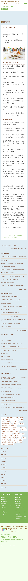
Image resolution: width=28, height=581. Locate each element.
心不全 (13, 235)
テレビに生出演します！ (6, 309)
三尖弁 (16, 417)
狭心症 (15, 440)
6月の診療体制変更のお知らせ (8, 266)
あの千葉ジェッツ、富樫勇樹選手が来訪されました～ (13, 346)
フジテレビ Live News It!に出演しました (10, 323)
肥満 (22, 429)
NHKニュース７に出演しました (8, 326)
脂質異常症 (4, 438)
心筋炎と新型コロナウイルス (7, 397)
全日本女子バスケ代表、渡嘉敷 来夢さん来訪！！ (12, 343)
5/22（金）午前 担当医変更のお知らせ (10, 272)
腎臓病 (21, 419)
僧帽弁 (21, 417)
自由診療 (18, 505)
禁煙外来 (4, 429)
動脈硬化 (4, 444)
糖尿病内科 (18, 503)
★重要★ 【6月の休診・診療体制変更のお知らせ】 (12, 269)
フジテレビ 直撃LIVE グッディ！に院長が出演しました (13, 320)
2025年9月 (3, 483)
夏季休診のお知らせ (5, 260)
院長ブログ (4, 512)
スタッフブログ (6, 514)
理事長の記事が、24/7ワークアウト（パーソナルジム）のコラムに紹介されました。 (13, 378)
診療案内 (4, 499)
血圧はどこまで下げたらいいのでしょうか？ (11, 404)
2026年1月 (3, 471)
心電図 (16, 431)
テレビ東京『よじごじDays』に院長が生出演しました (13, 306)
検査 (10, 438)
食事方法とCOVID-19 (6, 391)
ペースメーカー (14, 419)
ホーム (3, 497)
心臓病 (20, 442)
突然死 (7, 419)
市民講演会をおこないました (7, 359)
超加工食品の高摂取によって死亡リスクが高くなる (12, 388)
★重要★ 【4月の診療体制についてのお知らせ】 (12, 285)
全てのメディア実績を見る (21, 330)
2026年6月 (3, 454)
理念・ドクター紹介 (7, 505)
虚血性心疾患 (5, 436)
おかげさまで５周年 (5, 356)
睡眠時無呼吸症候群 (7, 423)
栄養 (8, 440)
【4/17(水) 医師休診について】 (8, 340)
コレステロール (12, 425)
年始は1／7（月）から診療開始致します (10, 366)
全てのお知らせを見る (22, 289)
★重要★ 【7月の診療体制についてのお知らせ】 (12, 263)
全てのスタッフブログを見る (21, 369)
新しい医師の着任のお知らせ (7, 282)
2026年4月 (3, 461)
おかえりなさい (4, 353)
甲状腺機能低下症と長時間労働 (8, 400)
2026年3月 (3, 464)
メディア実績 (10, 431)
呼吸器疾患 (4, 425)
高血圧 (16, 237)
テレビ (3, 417)
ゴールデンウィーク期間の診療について (10, 279)
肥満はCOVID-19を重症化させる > (19, 248)
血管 (19, 434)
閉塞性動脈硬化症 (6, 427)
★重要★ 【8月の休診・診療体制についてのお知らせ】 (13, 256)
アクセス (4, 507)
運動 (23, 434)
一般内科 (8, 421)
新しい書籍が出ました (6, 303)
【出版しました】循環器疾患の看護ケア (10, 312)
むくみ (9, 235)
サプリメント (14, 421)
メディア (21, 423)
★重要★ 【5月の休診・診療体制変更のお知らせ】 (12, 276)
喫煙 (3, 419)
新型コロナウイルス (7, 434)
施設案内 (4, 503)
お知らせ (4, 510)
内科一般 (16, 436)
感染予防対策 (10, 417)
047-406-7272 (7, 7)
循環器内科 (18, 499)
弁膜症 (3, 431)
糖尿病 (20, 440)
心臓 (3, 421)
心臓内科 (18, 501)
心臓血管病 (19, 235)
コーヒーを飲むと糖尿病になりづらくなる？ (11, 394)
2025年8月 (3, 487)
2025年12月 (3, 474)
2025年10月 (3, 480)
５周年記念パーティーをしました (8, 350)
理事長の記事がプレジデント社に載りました (11, 296)
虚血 (21, 436)
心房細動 (14, 427)
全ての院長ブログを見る (22, 410)
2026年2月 (3, 467)
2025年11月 (3, 477)
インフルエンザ (22, 427)
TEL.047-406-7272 (9, 537)
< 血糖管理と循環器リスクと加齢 (8, 246)
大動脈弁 (15, 423)
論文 (16, 442)
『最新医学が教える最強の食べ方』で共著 (10, 300)
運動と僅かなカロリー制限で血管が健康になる (11, 384)
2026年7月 (3, 451)
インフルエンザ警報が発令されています (10, 363)
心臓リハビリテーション (14, 429)
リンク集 (5, 541)
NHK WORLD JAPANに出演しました (9, 316)
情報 (11, 440)
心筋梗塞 (4, 442)
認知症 (14, 434)
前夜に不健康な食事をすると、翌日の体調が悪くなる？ (13, 407)
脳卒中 (19, 438)
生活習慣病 (10, 444)
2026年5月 (3, 458)
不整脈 (14, 438)
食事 (11, 436)
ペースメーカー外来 (21, 512)
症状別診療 (4, 501)
